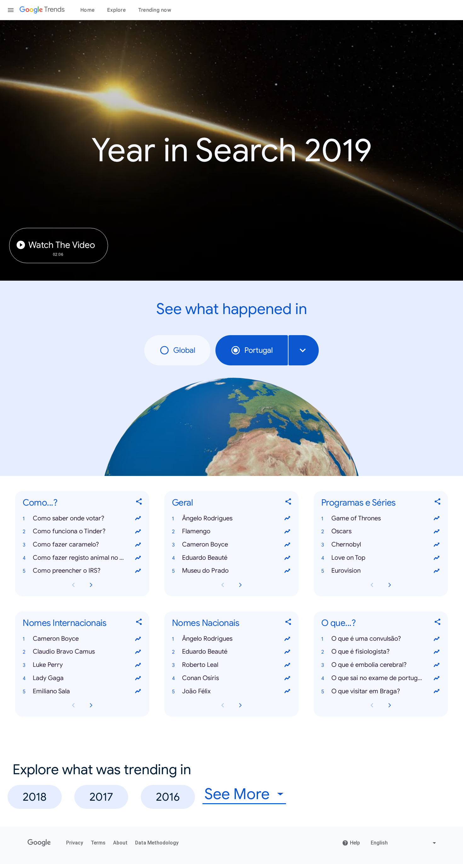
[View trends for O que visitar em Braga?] (436, 691)
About (120, 843)
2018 (35, 797)
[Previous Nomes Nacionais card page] (222, 705)
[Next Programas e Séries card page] (389, 584)
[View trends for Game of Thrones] (436, 518)
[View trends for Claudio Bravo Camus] (138, 651)
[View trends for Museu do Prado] (287, 571)
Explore (116, 10)
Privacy (74, 843)
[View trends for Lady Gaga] (138, 678)
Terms (98, 843)
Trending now (154, 10)
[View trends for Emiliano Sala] (138, 691)
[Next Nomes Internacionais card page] (91, 705)
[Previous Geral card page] (222, 584)
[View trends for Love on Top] (436, 558)
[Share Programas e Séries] (438, 502)
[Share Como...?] (139, 502)
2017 (101, 797)
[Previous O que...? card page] (372, 705)
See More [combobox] (237, 794)
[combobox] (304, 350)
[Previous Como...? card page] (73, 584)
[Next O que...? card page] (389, 705)
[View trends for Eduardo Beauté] (287, 558)
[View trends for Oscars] (436, 531)
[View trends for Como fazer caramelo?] (138, 544)
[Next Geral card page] (240, 584)
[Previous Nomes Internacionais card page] (73, 705)
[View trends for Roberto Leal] (287, 665)
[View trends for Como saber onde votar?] (138, 518)
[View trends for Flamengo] (287, 531)
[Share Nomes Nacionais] (288, 623)
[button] (82, 518)
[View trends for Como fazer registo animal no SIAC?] (138, 558)
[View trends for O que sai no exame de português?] (436, 678)
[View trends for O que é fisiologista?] (436, 651)
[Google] (39, 843)
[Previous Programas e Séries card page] (372, 584)
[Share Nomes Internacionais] (139, 623)
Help (355, 843)
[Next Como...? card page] (91, 584)
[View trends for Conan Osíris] (287, 678)
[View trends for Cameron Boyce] (287, 544)
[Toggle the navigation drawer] (10, 10)
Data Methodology (157, 843)
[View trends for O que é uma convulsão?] (436, 639)
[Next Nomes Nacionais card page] (240, 705)
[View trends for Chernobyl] (436, 544)
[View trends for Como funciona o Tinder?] (138, 531)
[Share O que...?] (438, 623)
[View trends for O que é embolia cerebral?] (436, 665)
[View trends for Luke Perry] (138, 665)
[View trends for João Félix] (287, 691)
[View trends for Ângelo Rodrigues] (287, 518)
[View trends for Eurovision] (436, 571)
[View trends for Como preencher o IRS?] (138, 571)
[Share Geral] (288, 502)
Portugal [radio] (258, 350)
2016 (168, 797)
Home (87, 10)
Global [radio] (184, 350)
